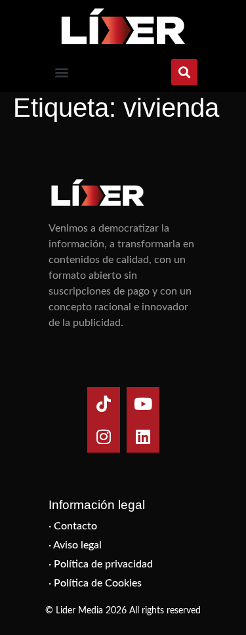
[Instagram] (103, 436)
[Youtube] (143, 403)
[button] (61, 72)
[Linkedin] (143, 436)
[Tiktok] (103, 403)
